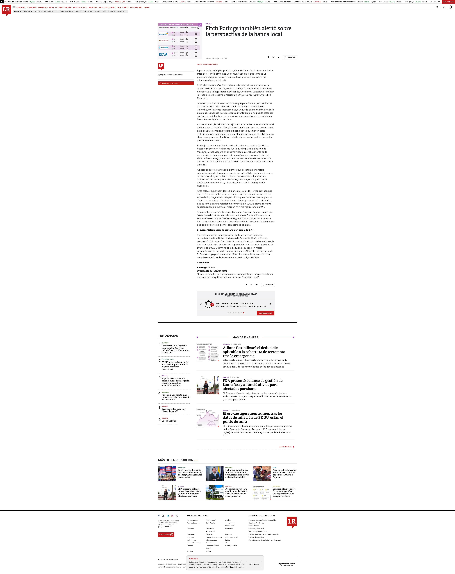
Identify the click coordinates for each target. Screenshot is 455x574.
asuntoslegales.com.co (167, 564)
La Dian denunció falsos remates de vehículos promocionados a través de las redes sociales (237, 473)
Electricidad (88, 11)
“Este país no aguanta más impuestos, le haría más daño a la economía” (176, 397)
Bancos (181, 486)
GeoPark (112, 11)
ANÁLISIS (93, 7)
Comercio (276, 486)
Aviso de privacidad (256, 529)
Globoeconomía (231, 537)
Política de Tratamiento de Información (264, 534)
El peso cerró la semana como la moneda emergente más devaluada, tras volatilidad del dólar (175, 382)
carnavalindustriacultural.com (169, 567)
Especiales (210, 534)
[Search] (437, 7)
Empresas (190, 534)
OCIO (51, 7)
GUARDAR (291, 57)
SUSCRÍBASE (448, 2)
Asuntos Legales (193, 523)
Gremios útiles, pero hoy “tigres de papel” (173, 410)
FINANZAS (20, 7)
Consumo (190, 529)
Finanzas (190, 537)
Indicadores (191, 540)
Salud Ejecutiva (231, 546)
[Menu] (14, 7)
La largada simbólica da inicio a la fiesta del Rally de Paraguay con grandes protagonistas (190, 473)
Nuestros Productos (256, 523)
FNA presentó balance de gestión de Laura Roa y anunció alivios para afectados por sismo (253, 385)
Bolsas (164, 376)
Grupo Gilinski (101, 11)
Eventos (228, 534)
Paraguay (181, 467)
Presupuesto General (45, 11)
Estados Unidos (168, 359)
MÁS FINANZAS (285, 447)
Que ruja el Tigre (169, 421)
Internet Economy (194, 543)
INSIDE (147, 7)
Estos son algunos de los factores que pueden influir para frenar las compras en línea (284, 492)
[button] (200, 304)
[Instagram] (173, 516)
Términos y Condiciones (258, 531)
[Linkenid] (169, 516)
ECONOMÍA (31, 7)
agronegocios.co (185, 564)
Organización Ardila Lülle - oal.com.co (286, 565)
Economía (229, 529)
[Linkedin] (278, 57)
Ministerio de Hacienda (64, 11)
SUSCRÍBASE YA (265, 313)
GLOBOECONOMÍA (63, 7)
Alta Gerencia (211, 520)
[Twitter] (273, 57)
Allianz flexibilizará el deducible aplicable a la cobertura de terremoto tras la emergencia (254, 352)
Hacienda (165, 343)
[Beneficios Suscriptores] (444, 7)
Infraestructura (211, 540)
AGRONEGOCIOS (80, 7)
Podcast (190, 546)
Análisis (165, 406)
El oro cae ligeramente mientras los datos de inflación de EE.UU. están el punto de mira (253, 417)
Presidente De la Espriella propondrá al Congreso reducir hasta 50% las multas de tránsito (175, 349)
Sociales (190, 551)
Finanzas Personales (214, 537)
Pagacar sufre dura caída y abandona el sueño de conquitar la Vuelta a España (285, 473)
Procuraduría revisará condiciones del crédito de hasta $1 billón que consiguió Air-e (236, 492)
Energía (78, 11)
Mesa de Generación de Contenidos (262, 520)
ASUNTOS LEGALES (106, 7)
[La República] (6, 10)
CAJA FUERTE (123, 7)
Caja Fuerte (210, 523)
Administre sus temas (169, 83)
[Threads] (178, 516)
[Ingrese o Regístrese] (451, 7)
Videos (208, 551)
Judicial (228, 486)
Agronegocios (192, 520)
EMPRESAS (43, 7)
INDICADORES (136, 7)
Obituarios (210, 543)
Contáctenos (254, 526)
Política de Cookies (234, 567)
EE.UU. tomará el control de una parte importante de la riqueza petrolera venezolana (175, 365)
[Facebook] (268, 57)
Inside (227, 540)
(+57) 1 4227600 (164, 527)
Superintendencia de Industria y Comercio (265, 540)
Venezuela (121, 11)
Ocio (274, 467)
